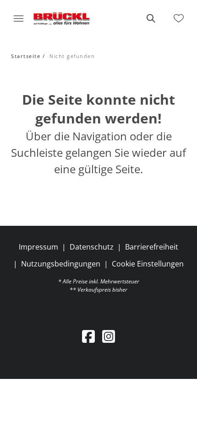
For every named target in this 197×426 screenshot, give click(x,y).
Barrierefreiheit (151, 247)
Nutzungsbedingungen (60, 264)
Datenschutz (92, 247)
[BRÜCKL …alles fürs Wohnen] (61, 18)
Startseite (25, 56)
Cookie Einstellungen (148, 264)
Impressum (38, 247)
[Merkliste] (178, 18)
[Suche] (150, 18)
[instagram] (108, 336)
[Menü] (18, 18)
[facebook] (88, 336)
